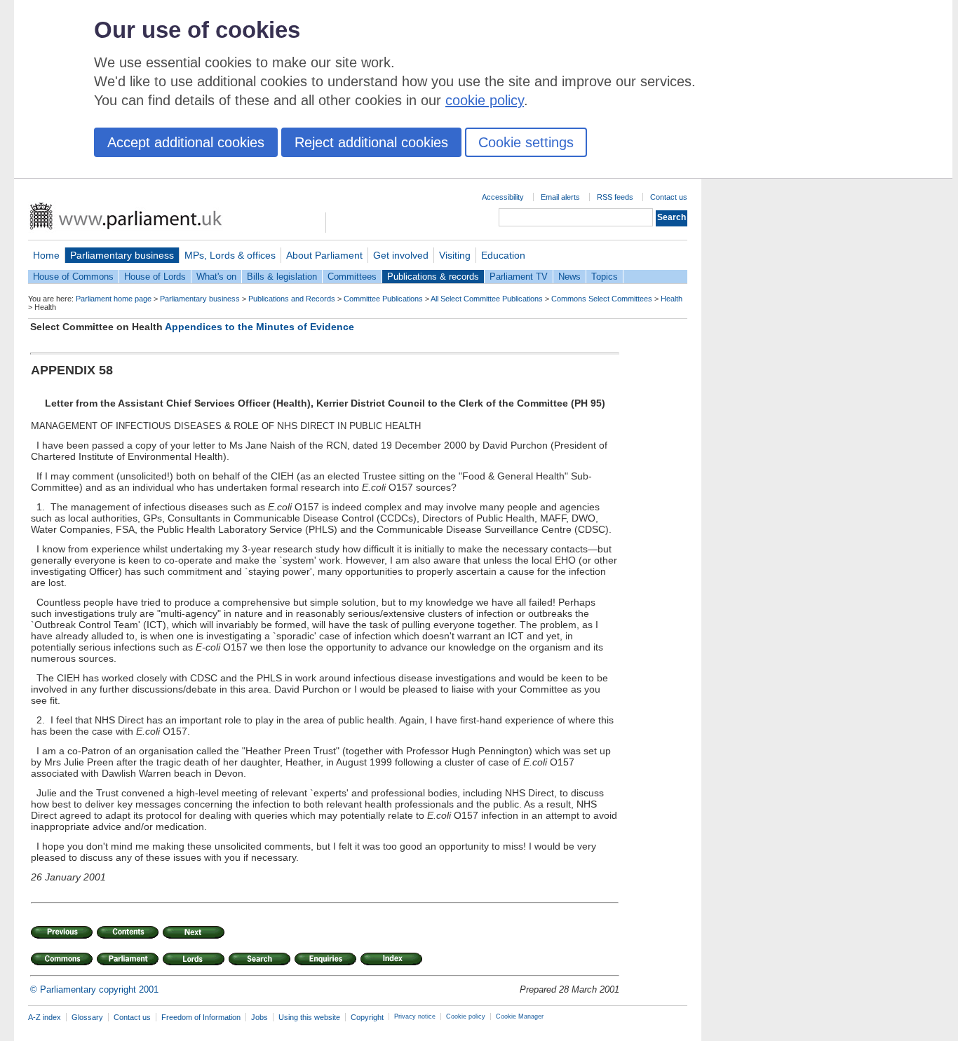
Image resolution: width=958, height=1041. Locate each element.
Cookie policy (465, 1016)
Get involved (401, 255)
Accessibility (503, 197)
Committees (352, 276)
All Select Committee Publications (487, 298)
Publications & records (433, 276)
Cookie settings (526, 142)
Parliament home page (113, 298)
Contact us (668, 197)
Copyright (367, 1017)
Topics (604, 276)
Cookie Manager (520, 1016)
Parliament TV (519, 276)
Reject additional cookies (371, 142)
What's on (216, 276)
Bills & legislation (282, 276)
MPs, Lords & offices (230, 255)
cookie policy (484, 100)
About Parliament (324, 255)
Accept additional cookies (185, 142)
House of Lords (155, 276)
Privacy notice (415, 1016)
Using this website (309, 1017)
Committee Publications (383, 298)
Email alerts (560, 197)
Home (46, 255)
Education (503, 255)
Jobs (259, 1017)
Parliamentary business (122, 255)
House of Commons (73, 276)
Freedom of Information (201, 1017)
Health (671, 298)
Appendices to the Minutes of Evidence (259, 326)
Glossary (87, 1017)
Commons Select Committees (601, 298)
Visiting (455, 255)
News (569, 276)
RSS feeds (615, 197)
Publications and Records (291, 298)
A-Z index (44, 1017)
